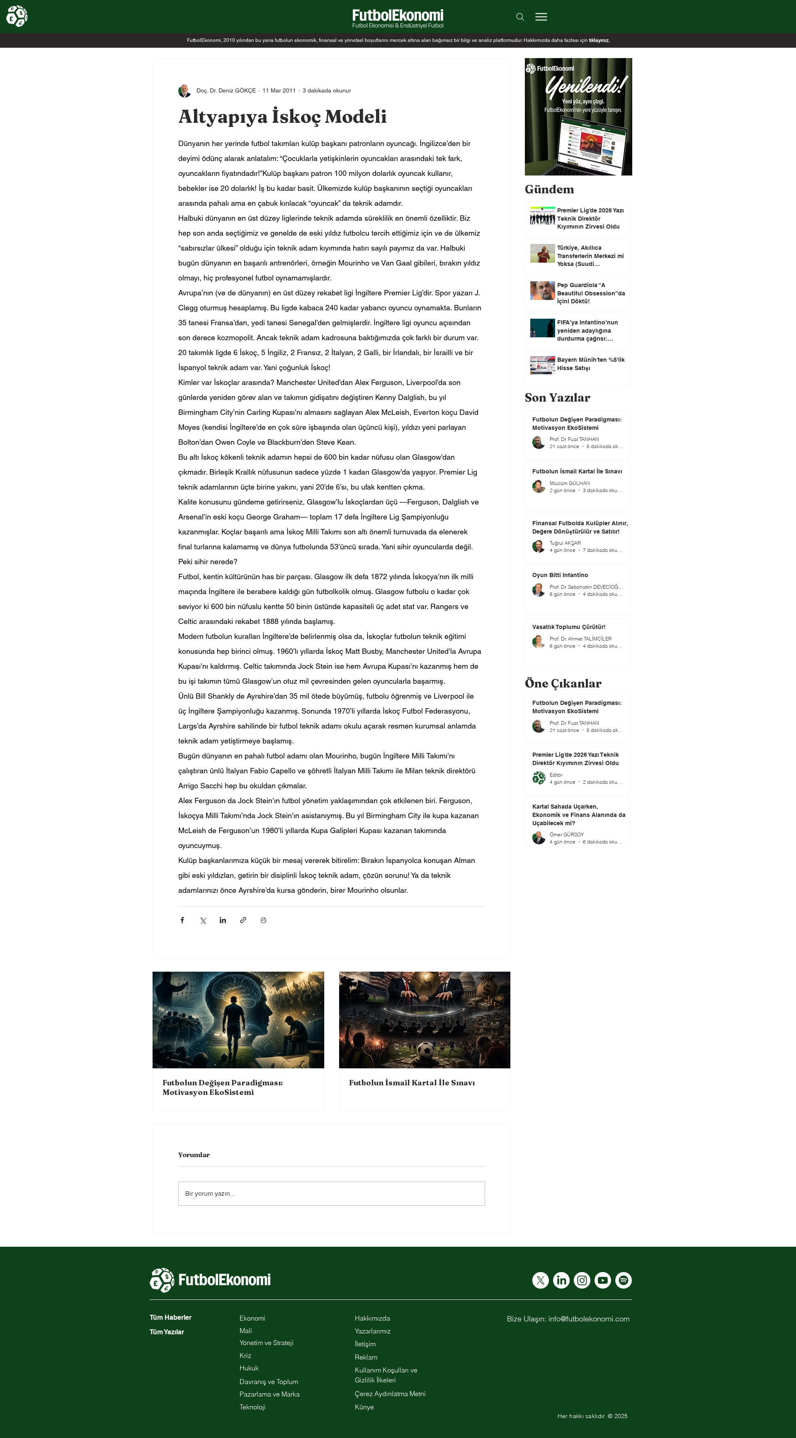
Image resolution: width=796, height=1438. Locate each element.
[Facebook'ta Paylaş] (182, 920)
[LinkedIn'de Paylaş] (223, 920)
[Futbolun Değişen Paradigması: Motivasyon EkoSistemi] (238, 1020)
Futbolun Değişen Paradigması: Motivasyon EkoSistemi (223, 1087)
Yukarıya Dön (13, 1401)
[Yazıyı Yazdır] (263, 920)
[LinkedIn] (561, 1280)
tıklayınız (599, 40)
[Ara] (520, 17)
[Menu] (541, 16)
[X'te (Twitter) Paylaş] (202, 920)
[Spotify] (623, 1280)
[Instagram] (582, 1280)
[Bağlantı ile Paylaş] (243, 920)
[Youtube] (603, 1280)
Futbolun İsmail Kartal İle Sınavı (412, 1082)
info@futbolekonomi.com (589, 1318)
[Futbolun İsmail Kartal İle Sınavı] (425, 1020)
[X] (540, 1280)
